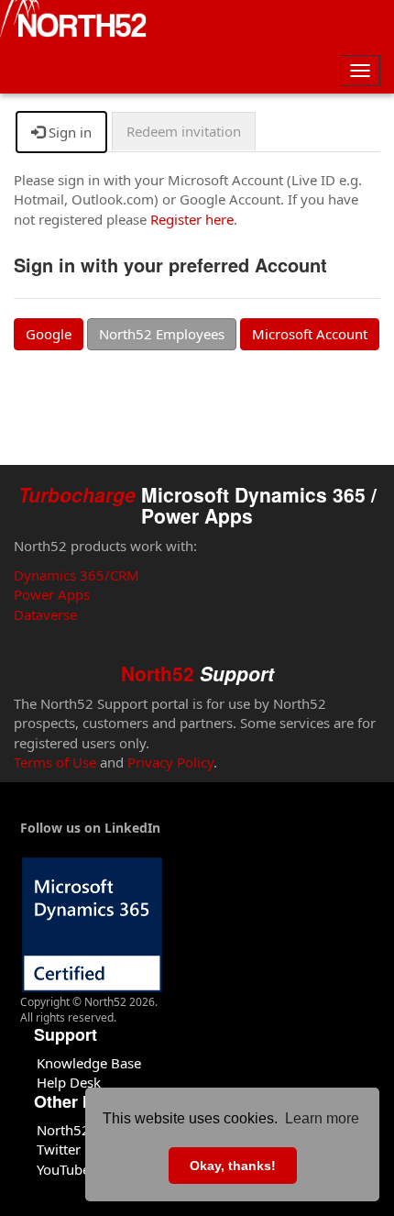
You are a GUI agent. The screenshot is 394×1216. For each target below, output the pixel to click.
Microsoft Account (309, 334)
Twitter (59, 1149)
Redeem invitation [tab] (183, 131)
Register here (192, 219)
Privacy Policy (170, 762)
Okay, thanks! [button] (233, 1165)
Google (48, 334)
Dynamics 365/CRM (76, 575)
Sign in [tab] (68, 132)
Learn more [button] (322, 1118)
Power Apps (52, 594)
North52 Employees (161, 334)
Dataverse (45, 614)
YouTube (63, 1169)
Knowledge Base (89, 1063)
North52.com (79, 1130)
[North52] (73, 21)
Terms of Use (55, 762)
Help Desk (69, 1082)
